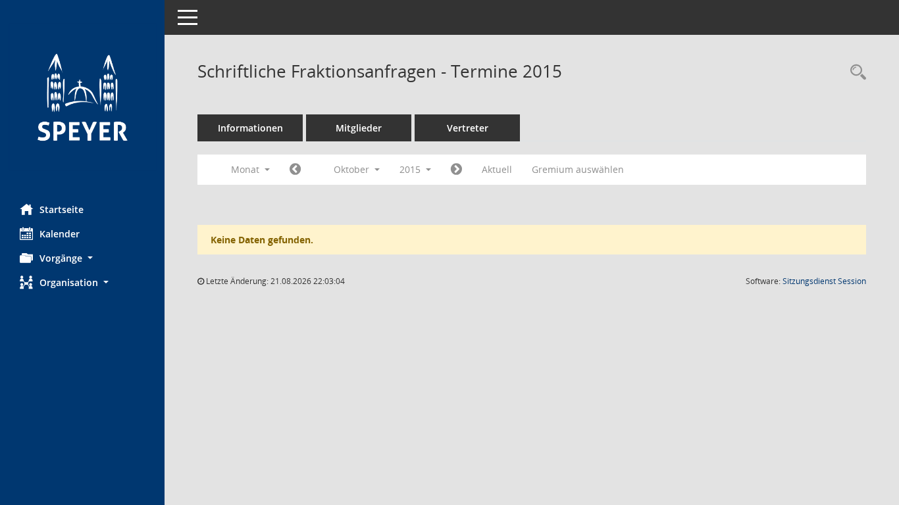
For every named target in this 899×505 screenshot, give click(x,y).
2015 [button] (411, 169)
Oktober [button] (353, 169)
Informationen (250, 128)
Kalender (59, 234)
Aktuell (497, 169)
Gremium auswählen (578, 169)
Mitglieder (359, 128)
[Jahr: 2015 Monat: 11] (456, 169)
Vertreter (467, 128)
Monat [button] (246, 169)
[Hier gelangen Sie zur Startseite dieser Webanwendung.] (82, 97)
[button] (82, 258)
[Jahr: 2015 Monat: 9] (295, 169)
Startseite (61, 209)
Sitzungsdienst (824, 281)
